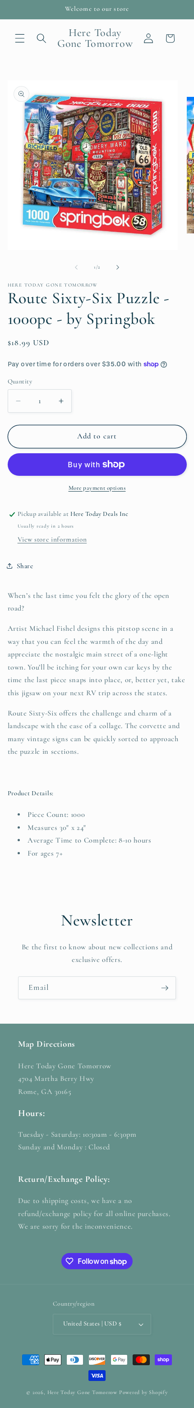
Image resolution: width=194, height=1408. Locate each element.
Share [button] (25, 566)
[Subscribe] (165, 988)
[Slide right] (118, 267)
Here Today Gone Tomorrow (82, 1392)
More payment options (97, 488)
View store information (52, 539)
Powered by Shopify (143, 1392)
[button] (20, 38)
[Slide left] (76, 267)
